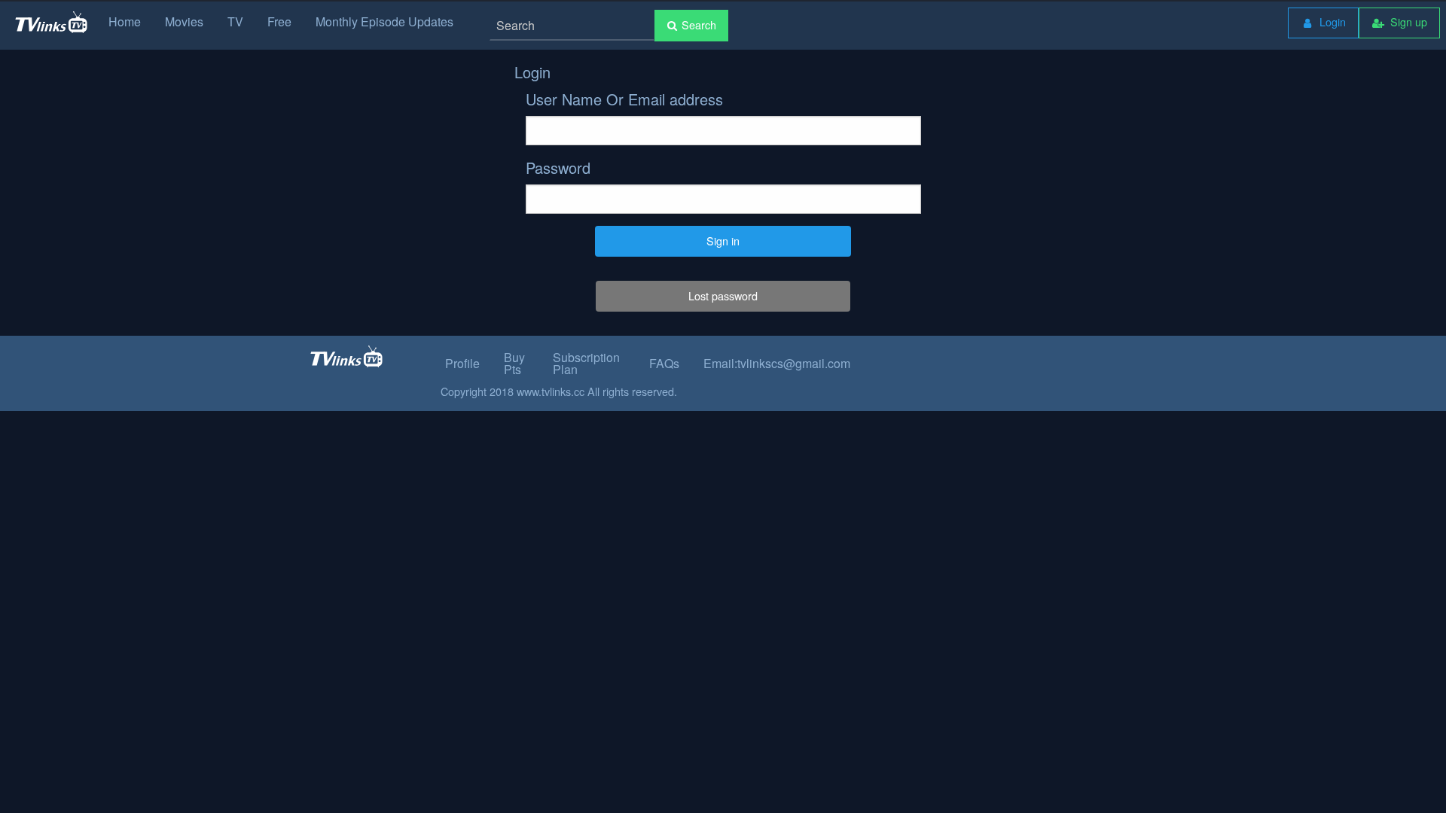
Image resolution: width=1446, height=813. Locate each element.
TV (235, 21)
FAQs (664, 363)
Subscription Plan (586, 363)
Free (279, 21)
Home (124, 21)
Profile (462, 363)
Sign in (723, 240)
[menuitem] (1323, 23)
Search (699, 24)
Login (1331, 21)
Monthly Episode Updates (384, 21)
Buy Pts (514, 363)
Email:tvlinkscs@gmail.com (776, 363)
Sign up (1407, 21)
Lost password (723, 295)
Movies (184, 21)
